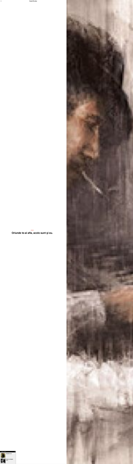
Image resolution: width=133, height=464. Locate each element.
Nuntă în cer (9, 453)
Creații (32, 230)
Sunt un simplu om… (9, 460)
